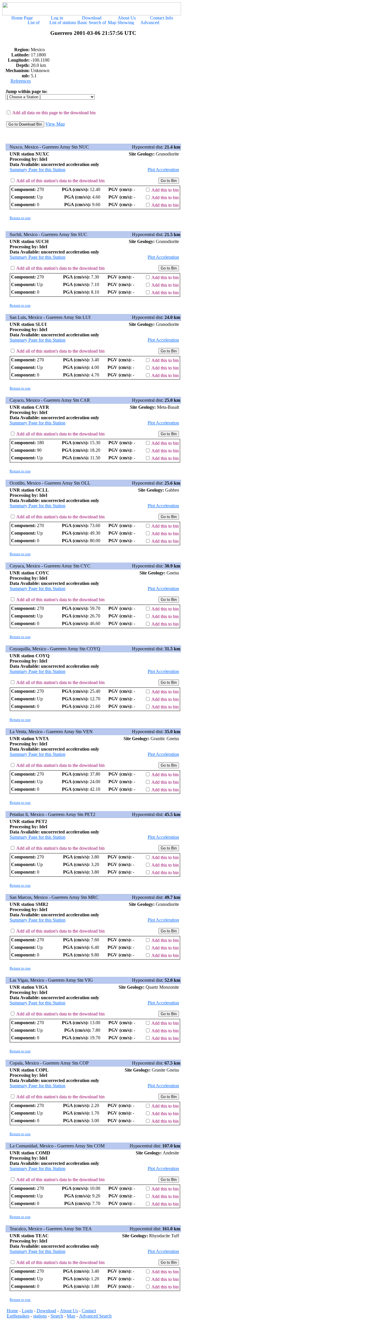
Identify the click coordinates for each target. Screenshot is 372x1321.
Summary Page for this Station (37, 169)
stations (40, 1315)
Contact (89, 1310)
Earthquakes (18, 1315)
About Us (69, 1310)
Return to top (20, 218)
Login (27, 1310)
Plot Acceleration (163, 169)
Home (12, 1310)
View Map (55, 124)
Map (71, 1315)
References (20, 80)
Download (46, 1310)
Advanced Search (95, 1315)
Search (57, 1315)
